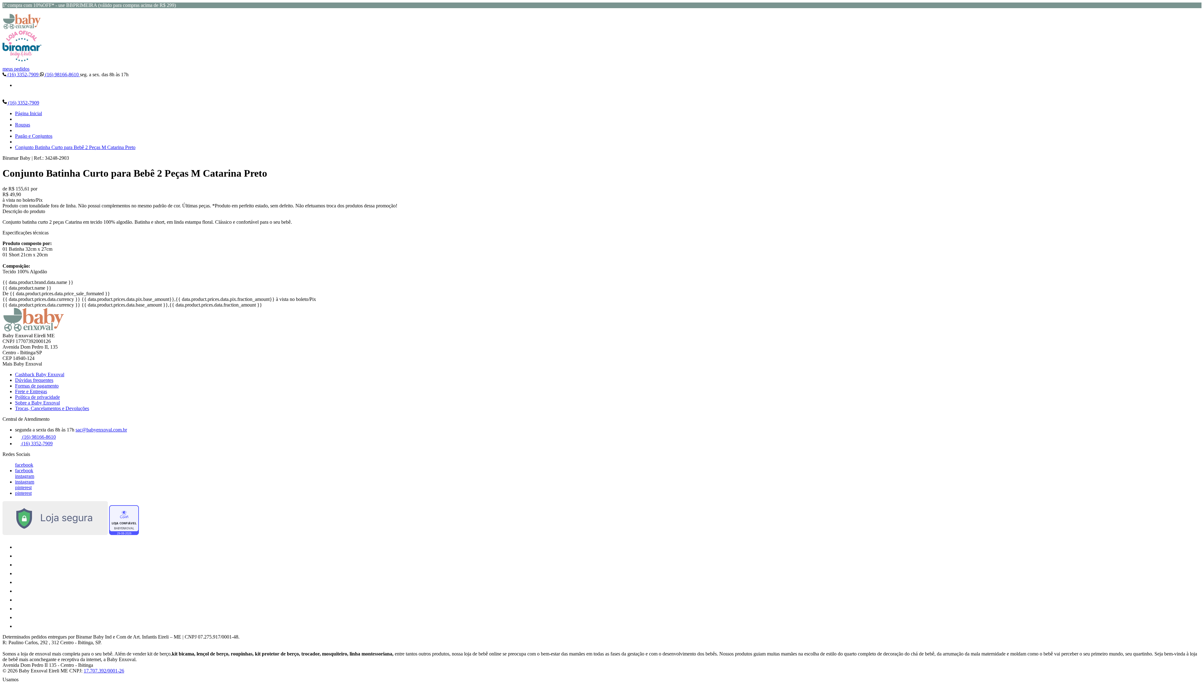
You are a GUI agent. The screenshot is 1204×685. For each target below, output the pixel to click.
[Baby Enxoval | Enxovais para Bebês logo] (22, 27)
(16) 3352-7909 (23, 74)
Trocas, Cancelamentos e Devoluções (52, 408)
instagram (24, 476)
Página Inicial (28, 113)
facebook (24, 465)
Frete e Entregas (31, 391)
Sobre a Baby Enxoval (37, 402)
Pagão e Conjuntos (33, 136)
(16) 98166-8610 (62, 74)
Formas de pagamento (37, 385)
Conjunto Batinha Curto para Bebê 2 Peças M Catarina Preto (75, 147)
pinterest (23, 487)
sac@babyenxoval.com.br (101, 429)
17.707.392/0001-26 (104, 670)
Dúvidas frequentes (34, 380)
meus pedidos (16, 69)
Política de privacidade (37, 397)
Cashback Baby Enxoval (39, 374)
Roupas (22, 124)
